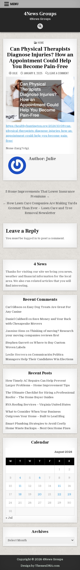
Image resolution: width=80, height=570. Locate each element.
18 (20, 494)
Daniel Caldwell (17, 319)
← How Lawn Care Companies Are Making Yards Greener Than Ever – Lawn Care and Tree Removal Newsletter (40, 208)
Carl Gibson (14, 307)
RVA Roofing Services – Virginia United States (38, 404)
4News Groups (40, 14)
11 (20, 486)
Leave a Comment (59, 73)
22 (59, 494)
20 (40, 494)
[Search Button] (40, 26)
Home (41, 42)
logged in (30, 238)
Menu (14, 4)
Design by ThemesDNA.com (40, 565)
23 (69, 494)
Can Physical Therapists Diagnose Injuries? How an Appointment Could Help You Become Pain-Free (40, 58)
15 (59, 486)
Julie (15, 73)
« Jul (9, 517)
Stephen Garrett (17, 342)
